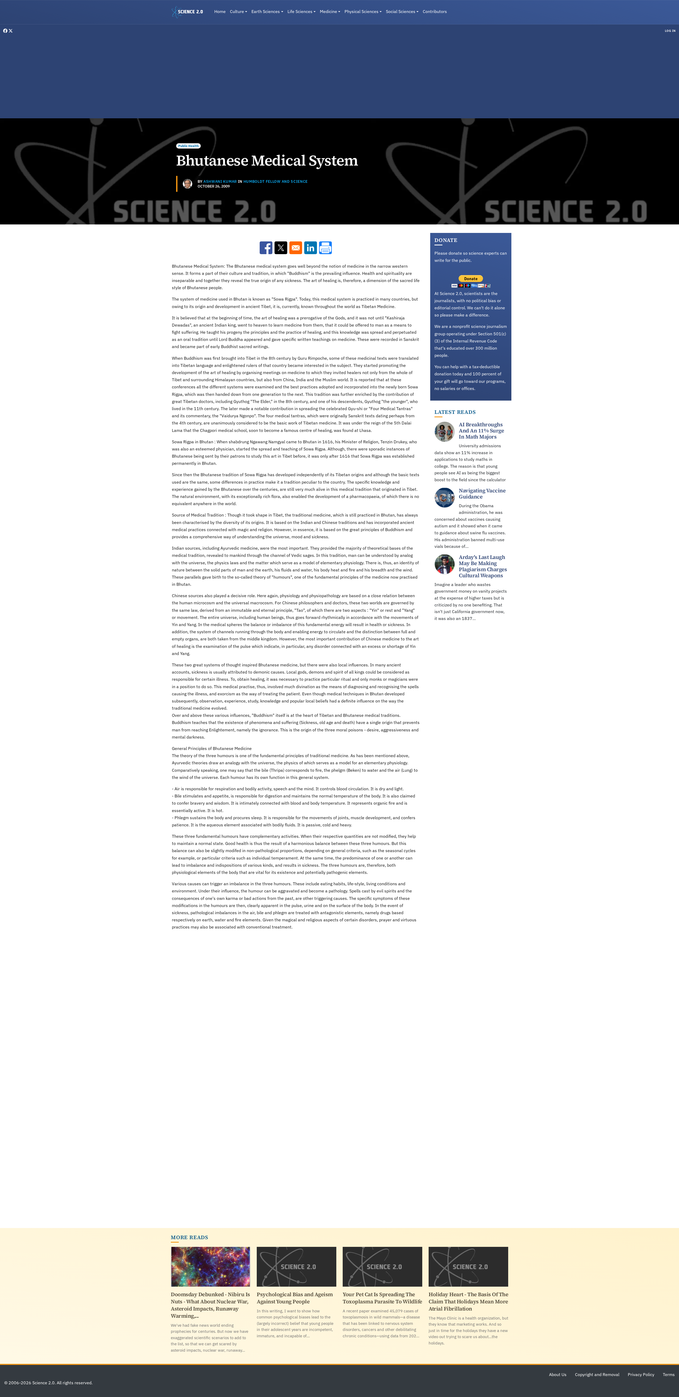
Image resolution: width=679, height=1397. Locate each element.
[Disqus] (296, 1008)
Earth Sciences (265, 11)
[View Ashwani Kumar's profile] (187, 184)
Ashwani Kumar (220, 181)
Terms (669, 1374)
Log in (670, 31)
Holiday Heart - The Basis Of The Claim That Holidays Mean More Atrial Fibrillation (468, 1301)
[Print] (325, 247)
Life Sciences (300, 11)
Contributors (435, 11)
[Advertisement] (339, 75)
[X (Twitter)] (10, 30)
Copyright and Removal (597, 1374)
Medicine (328, 11)
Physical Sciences (361, 11)
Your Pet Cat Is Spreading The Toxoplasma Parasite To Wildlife (382, 1298)
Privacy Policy (641, 1374)
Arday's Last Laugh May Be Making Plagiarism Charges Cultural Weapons (483, 566)
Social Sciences (400, 11)
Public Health (188, 146)
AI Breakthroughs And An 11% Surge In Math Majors (481, 430)
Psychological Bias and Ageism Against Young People (295, 1298)
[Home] (189, 12)
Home (220, 11)
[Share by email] (295, 247)
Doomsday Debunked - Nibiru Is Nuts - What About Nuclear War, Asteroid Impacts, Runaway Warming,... (210, 1305)
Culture (237, 11)
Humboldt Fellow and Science (275, 181)
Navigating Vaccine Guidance (482, 493)
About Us (558, 1374)
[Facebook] (5, 30)
